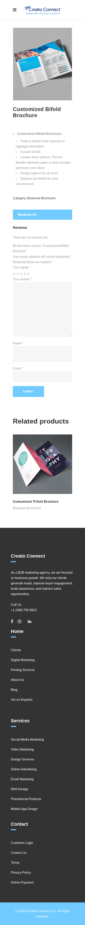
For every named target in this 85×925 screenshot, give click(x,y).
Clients (16, 650)
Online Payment (22, 882)
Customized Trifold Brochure (36, 501)
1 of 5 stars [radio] (14, 274)
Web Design (19, 789)
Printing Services (23, 670)
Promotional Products (26, 799)
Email (18, 368)
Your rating (21, 267)
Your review (22, 279)
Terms (15, 862)
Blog (14, 689)
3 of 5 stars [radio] (21, 274)
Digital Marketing (23, 660)
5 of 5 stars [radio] (28, 274)
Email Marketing (22, 779)
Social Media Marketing (27, 739)
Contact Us (18, 852)
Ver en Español (21, 699)
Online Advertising (24, 769)
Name (18, 343)
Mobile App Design (24, 809)
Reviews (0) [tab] (27, 215)
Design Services (22, 759)
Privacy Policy (21, 872)
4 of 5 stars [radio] (25, 274)
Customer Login (22, 842)
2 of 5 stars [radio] (17, 274)
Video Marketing (22, 749)
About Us (17, 680)
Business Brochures (41, 198)
